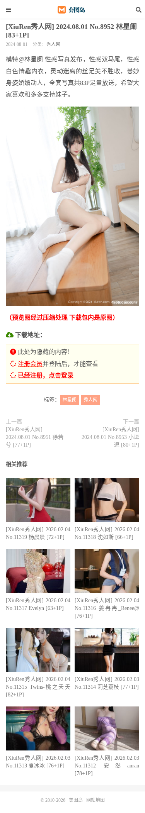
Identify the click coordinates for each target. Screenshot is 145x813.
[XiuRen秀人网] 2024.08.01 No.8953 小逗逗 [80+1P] (110, 437)
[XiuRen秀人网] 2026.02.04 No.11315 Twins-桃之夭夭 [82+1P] (38, 687)
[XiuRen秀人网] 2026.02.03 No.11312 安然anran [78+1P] (107, 765)
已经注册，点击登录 (45, 375)
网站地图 (95, 800)
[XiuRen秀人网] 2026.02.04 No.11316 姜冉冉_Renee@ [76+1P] (107, 608)
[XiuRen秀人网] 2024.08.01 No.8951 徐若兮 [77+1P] (34, 437)
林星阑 (70, 400)
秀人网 (53, 44)
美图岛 (72, 10)
